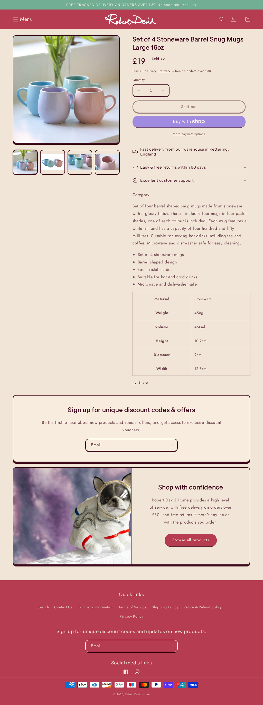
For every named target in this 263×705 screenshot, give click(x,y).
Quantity (139, 79)
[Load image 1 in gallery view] (25, 162)
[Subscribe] (171, 445)
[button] (24, 19)
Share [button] (143, 382)
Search (43, 607)
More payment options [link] (189, 134)
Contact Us (63, 607)
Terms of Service (133, 607)
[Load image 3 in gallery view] (80, 162)
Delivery (164, 71)
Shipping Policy (165, 607)
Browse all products (190, 540)
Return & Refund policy (203, 607)
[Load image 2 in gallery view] (52, 162)
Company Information (95, 607)
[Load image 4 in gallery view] (107, 162)
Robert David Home (137, 694)
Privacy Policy (131, 616)
